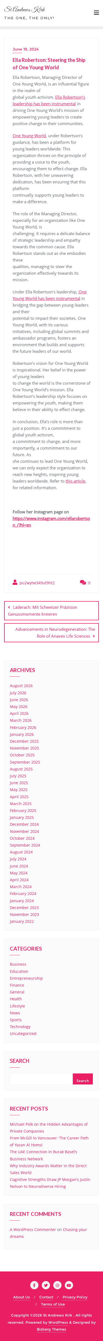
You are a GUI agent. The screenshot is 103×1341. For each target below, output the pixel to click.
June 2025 (19, 782)
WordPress (58, 1322)
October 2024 (22, 838)
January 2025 (22, 817)
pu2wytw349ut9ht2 (36, 582)
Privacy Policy (75, 1297)
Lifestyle (17, 1006)
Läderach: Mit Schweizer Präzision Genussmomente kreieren (42, 610)
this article (75, 481)
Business (18, 964)
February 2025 (23, 810)
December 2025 (24, 741)
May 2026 (18, 706)
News (15, 1012)
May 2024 (18, 872)
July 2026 (18, 692)
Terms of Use (53, 1304)
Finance (17, 985)
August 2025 (21, 769)
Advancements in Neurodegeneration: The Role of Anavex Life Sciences (55, 632)
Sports (16, 1019)
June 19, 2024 (26, 49)
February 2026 (23, 727)
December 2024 (24, 824)
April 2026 (19, 713)
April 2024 (19, 879)
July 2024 (18, 858)
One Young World (29, 135)
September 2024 (25, 845)
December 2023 (24, 907)
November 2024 (24, 831)
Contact (46, 1297)
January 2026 (22, 734)
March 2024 (21, 886)
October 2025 (22, 755)
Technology (20, 1026)
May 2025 (18, 789)
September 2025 (25, 762)
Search (19, 1061)
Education (19, 971)
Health (16, 998)
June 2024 (19, 866)
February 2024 (23, 893)
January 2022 (22, 921)
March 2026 (21, 720)
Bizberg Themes (51, 1329)
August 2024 (21, 852)
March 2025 (21, 803)
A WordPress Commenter (33, 1229)
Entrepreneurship (26, 978)
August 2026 (21, 685)
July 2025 (18, 775)
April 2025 (19, 796)
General (17, 992)
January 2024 (22, 900)
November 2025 (24, 748)
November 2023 (24, 914)
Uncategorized (23, 1033)
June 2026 (19, 699)
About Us (21, 1297)
